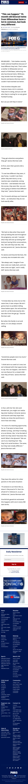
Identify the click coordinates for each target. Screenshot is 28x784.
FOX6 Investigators (5, 617)
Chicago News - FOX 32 (4, 707)
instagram (12, 768)
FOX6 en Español (5, 630)
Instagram (3, 687)
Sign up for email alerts (17, 707)
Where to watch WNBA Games (16, 756)
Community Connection (15, 691)
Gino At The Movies (17, 649)
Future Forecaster (17, 627)
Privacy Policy (15, 571)
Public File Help (16, 717)
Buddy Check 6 (16, 687)
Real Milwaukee (16, 642)
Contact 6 (3, 638)
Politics (2, 622)
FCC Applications (17, 718)
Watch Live (21, 2)
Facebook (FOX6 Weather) (5, 697)
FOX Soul (15, 673)
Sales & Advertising (5, 729)
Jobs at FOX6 (16, 713)
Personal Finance (5, 643)
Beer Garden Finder (17, 684)
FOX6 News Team (17, 711)
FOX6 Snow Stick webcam (17, 629)
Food (14, 648)
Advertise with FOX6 (5, 734)
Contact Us (16, 703)
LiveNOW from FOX (17, 668)
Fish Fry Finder (16, 686)
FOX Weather (16, 623)
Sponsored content (5, 737)
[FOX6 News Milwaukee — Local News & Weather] (5, 2)
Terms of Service (15, 572)
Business (3, 645)
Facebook (3, 686)
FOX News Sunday (17, 675)
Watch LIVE (16, 656)
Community (16, 680)
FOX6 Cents (4, 639)
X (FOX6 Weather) (5, 699)
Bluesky (3, 693)
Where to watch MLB (16, 739)
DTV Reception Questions (16, 724)
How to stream (16, 658)
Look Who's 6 (16, 641)
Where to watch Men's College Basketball (16, 749)
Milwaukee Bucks (5, 668)
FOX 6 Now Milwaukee (15, 27)
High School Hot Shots (5, 666)
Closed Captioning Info (17, 721)
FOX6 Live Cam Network (16, 619)
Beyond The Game (5, 662)
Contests (15, 705)
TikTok (2, 689)
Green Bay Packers (5, 660)
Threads (3, 691)
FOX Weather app (17, 621)
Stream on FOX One (16, 729)
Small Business (4, 646)
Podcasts (3, 621)
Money (3, 636)
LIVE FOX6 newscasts (15, 660)
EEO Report (15, 715)
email (21, 768)
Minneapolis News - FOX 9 (5, 710)
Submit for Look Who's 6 (16, 638)
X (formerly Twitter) (5, 694)
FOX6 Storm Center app (17, 616)
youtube (18, 768)
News (3, 610)
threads (15, 768)
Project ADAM (16, 689)
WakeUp (15, 636)
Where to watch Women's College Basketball (17, 753)
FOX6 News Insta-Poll (5, 625)
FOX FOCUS (4, 735)
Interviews (15, 646)
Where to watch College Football (16, 736)
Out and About (16, 644)
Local (2, 612)
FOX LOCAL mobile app (5, 628)
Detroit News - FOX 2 (5, 713)
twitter (10, 768)
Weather (15, 610)
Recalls (2, 641)
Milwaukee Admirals (5, 663)
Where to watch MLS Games (16, 759)
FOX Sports (15, 671)
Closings (15, 625)
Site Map (3, 632)
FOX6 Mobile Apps (17, 710)
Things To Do (16, 682)
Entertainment (4, 619)
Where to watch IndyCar (16, 745)
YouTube (3, 684)
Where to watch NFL (16, 732)
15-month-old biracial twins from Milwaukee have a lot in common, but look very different (13, 48)
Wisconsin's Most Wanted (5, 615)
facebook (7, 768)
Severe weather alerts (16, 613)
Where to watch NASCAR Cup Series (17, 742)
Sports (3, 656)
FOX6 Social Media (5, 681)
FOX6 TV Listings (17, 666)
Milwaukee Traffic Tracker (17, 652)
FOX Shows (15, 676)
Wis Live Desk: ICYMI (16, 664)
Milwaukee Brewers (5, 658)
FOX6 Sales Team (5, 732)
